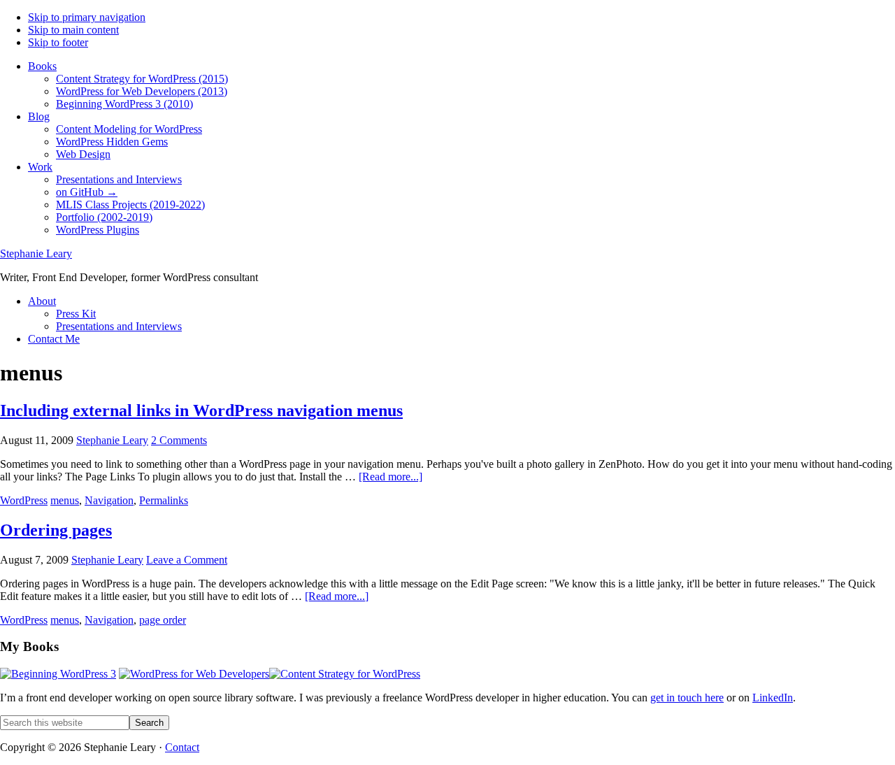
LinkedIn (772, 697)
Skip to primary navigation (86, 17)
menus (64, 500)
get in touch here (687, 697)
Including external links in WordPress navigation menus (201, 410)
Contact (182, 747)
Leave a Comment (186, 560)
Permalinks (163, 500)
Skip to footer (58, 42)
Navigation (109, 500)
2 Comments (179, 440)
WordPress (24, 500)
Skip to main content (73, 30)
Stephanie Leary (36, 253)
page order (162, 620)
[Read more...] (390, 476)
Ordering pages (56, 530)
